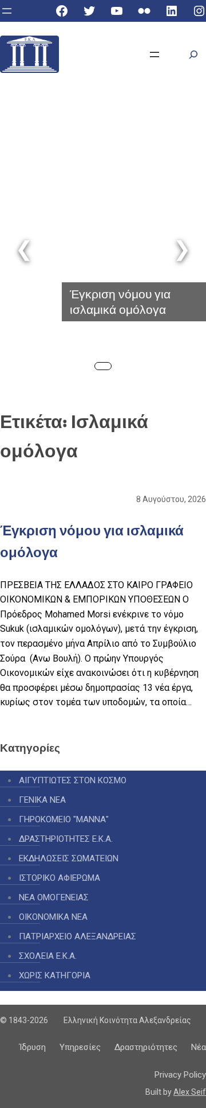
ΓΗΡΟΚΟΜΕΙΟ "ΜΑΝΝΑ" (64, 819)
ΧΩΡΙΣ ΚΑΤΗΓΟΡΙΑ (54, 975)
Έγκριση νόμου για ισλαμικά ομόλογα (120, 302)
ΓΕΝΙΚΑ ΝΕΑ (42, 800)
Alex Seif (189, 1092)
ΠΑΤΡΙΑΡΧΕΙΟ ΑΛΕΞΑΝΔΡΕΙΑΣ (77, 936)
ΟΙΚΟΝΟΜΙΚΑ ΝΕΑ (53, 917)
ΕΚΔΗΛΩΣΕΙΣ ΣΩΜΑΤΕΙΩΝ (68, 858)
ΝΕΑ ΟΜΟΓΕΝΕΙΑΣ (54, 897)
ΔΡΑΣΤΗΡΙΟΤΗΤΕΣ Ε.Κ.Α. (66, 839)
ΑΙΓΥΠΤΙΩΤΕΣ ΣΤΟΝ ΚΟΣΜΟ (72, 780)
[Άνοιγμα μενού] (7, 11)
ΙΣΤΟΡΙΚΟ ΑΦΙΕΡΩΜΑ (59, 878)
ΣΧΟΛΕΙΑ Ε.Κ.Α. (48, 956)
